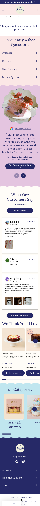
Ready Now (19, 2)
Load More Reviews (20, 315)
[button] (3, 10)
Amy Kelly (15, 278)
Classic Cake (7, 353)
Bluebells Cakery (26, 497)
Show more (9, 236)
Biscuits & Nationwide (14, 425)
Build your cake (13, 373)
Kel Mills (14, 222)
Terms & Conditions (28, 501)
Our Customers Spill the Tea (20, 166)
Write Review (20, 210)
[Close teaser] (22, 500)
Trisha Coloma (14, 260)
